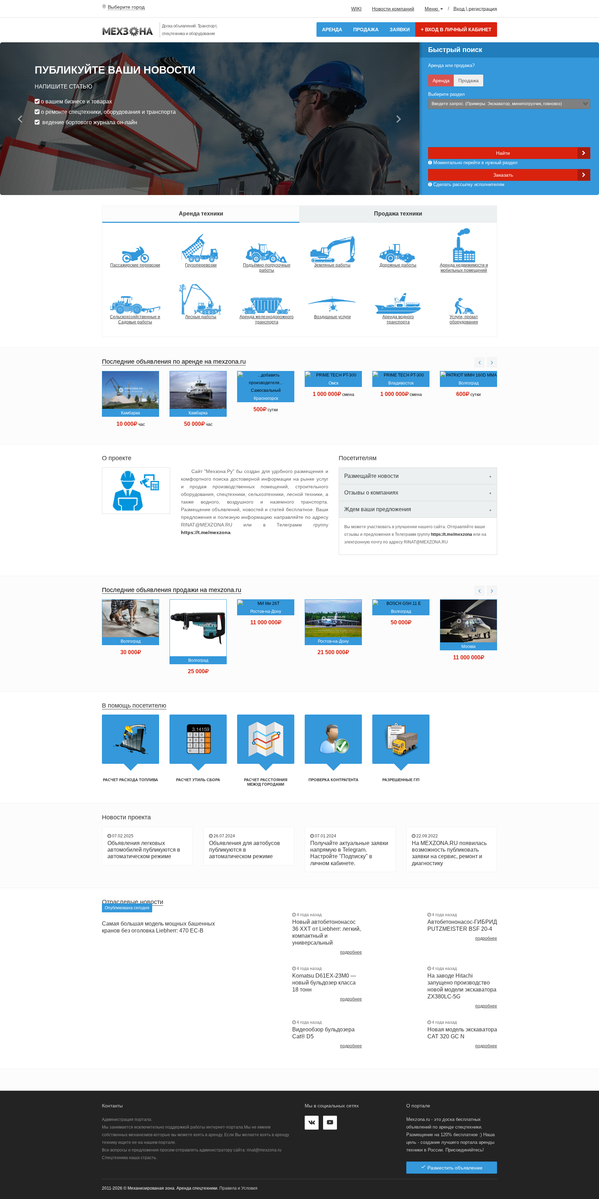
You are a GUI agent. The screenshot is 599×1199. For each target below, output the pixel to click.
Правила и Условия (238, 1188)
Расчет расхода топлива (130, 780)
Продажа (366, 29)
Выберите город (126, 7)
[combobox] (509, 104)
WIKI (356, 8)
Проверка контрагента (333, 780)
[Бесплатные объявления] (128, 32)
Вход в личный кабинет (456, 29)
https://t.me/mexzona (206, 532)
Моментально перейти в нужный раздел (475, 162)
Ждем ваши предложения (377, 509)
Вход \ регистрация (475, 8)
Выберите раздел (446, 94)
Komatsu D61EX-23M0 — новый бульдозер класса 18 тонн (324, 983)
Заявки (400, 29)
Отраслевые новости (132, 901)
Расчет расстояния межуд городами (265, 782)
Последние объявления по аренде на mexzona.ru (174, 361)
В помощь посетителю (134, 705)
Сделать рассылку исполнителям (468, 184)
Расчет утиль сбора (198, 780)
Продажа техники (398, 214)
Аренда (332, 29)
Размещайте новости (371, 476)
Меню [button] (432, 8)
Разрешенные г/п (400, 780)
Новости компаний (393, 8)
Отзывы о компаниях (371, 493)
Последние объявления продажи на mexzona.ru (171, 589)
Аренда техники (201, 214)
